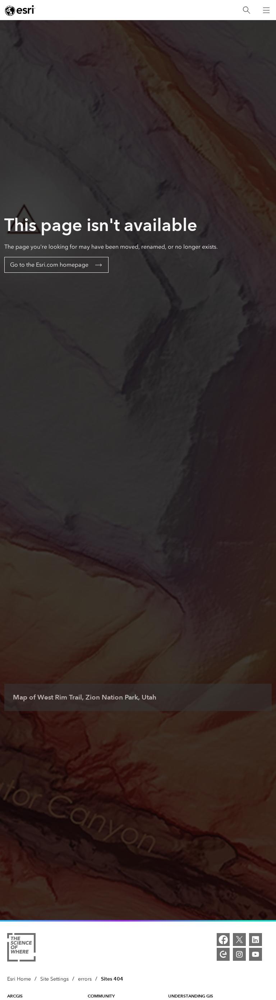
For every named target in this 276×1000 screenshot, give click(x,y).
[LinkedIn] (255, 939)
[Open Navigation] (266, 10)
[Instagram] (239, 954)
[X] (239, 939)
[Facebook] (223, 939)
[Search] (246, 10)
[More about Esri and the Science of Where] (21, 948)
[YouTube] (255, 954)
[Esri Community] (223, 954)
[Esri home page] (20, 10)
